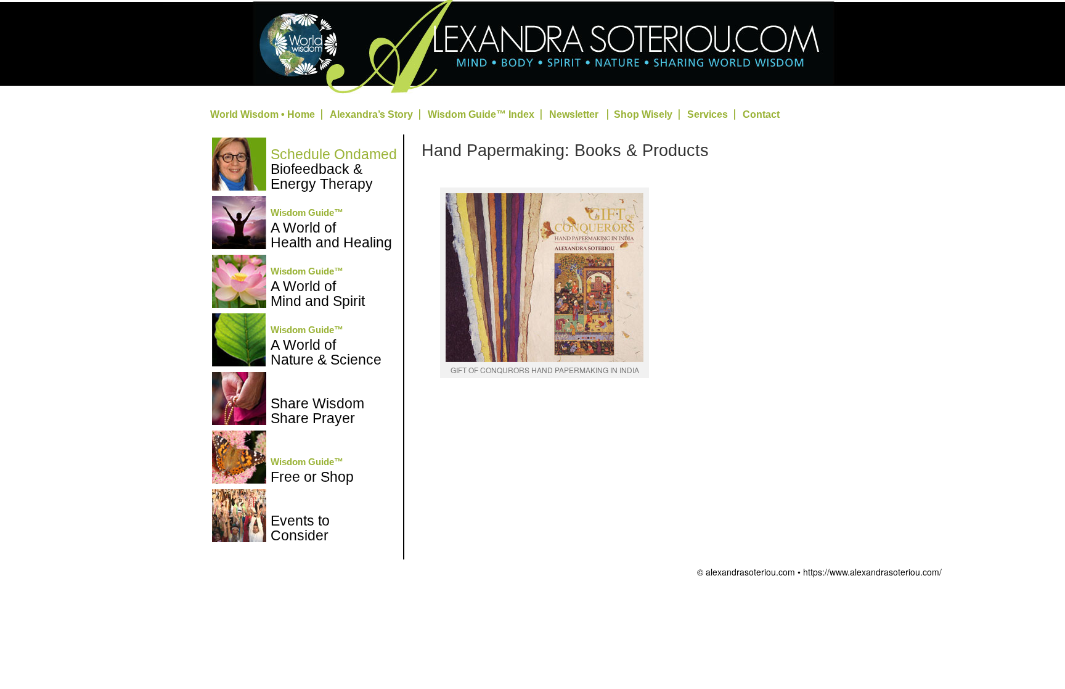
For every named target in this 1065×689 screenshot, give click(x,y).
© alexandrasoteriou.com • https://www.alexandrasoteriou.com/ (819, 571)
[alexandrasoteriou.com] (532, 94)
